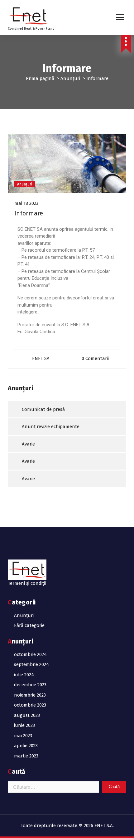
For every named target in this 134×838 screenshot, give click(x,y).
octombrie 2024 (30, 654)
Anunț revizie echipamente (50, 426)
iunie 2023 (24, 725)
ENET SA (41, 358)
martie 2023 (26, 756)
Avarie (28, 444)
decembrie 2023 (30, 685)
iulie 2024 (24, 675)
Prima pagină (40, 78)
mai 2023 (23, 735)
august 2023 (27, 715)
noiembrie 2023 (30, 695)
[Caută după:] (53, 787)
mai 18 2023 (26, 203)
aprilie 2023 (26, 745)
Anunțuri (70, 78)
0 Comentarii (95, 358)
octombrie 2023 (30, 705)
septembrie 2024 (31, 664)
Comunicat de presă (43, 409)
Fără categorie (29, 625)
